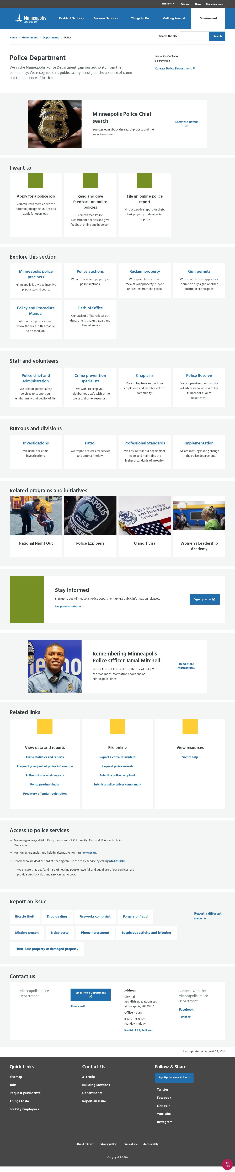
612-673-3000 (117, 861)
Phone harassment (95, 933)
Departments (51, 38)
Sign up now (203, 599)
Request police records (117, 766)
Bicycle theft (25, 916)
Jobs (13, 1085)
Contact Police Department (174, 68)
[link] (167, 4)
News (198, 4)
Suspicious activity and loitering (146, 933)
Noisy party (60, 933)
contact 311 (89, 853)
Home (13, 38)
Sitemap (185, 4)
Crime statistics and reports (45, 757)
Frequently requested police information (45, 766)
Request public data (25, 1093)
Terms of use (130, 1144)
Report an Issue (214, 4)
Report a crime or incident (118, 757)
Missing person (27, 933)
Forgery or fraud (135, 916)
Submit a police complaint (117, 775)
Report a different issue (208, 916)
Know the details (186, 122)
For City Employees (24, 1109)
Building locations (96, 1085)
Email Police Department (90, 993)
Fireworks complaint (95, 916)
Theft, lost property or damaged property (46, 949)
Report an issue (94, 1101)
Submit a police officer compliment (117, 784)
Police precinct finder (44, 784)
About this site (85, 1144)
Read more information (185, 666)
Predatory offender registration (45, 793)
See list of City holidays (138, 1030)
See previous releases (68, 606)
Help (88, 1077)
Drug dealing (57, 916)
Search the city (168, 36)
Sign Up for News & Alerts (174, 1077)
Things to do (19, 1101)
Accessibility (151, 1144)
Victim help (190, 757)
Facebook (186, 1010)
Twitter (184, 1017)
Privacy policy (108, 1144)
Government (30, 38)
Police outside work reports (45, 775)
